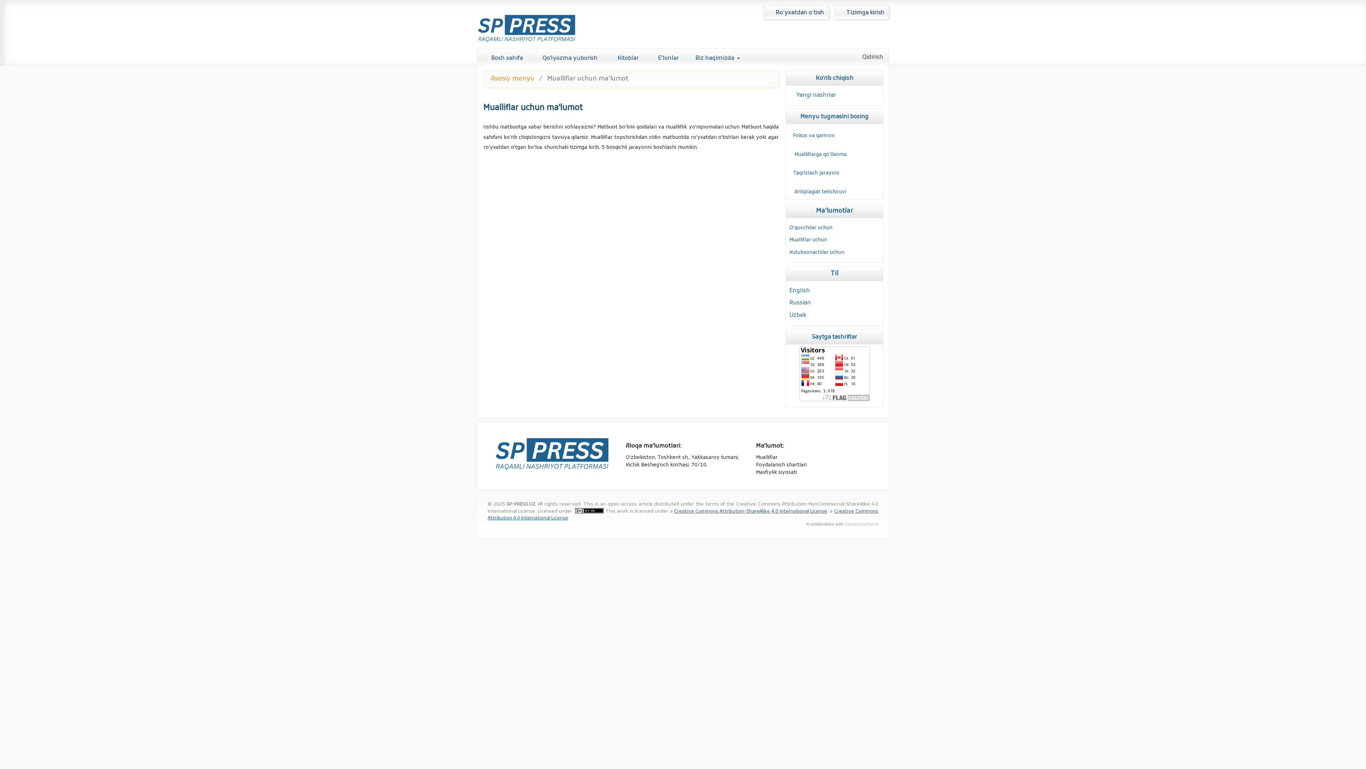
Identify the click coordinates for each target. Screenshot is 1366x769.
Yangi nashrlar (816, 95)
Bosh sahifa (506, 58)
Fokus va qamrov (814, 135)
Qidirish (872, 57)
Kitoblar (627, 58)
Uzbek (797, 315)
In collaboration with (825, 524)
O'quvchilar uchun (810, 228)
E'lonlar (668, 58)
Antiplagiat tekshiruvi (820, 192)
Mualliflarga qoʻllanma (820, 154)
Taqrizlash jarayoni (816, 173)
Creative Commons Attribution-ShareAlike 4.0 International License (750, 511)
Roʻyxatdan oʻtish (799, 12)
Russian (800, 303)
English (799, 290)
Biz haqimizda (715, 58)
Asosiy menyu (512, 79)
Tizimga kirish (864, 12)
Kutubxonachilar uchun (817, 252)
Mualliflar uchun (808, 240)
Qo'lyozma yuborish (569, 58)
